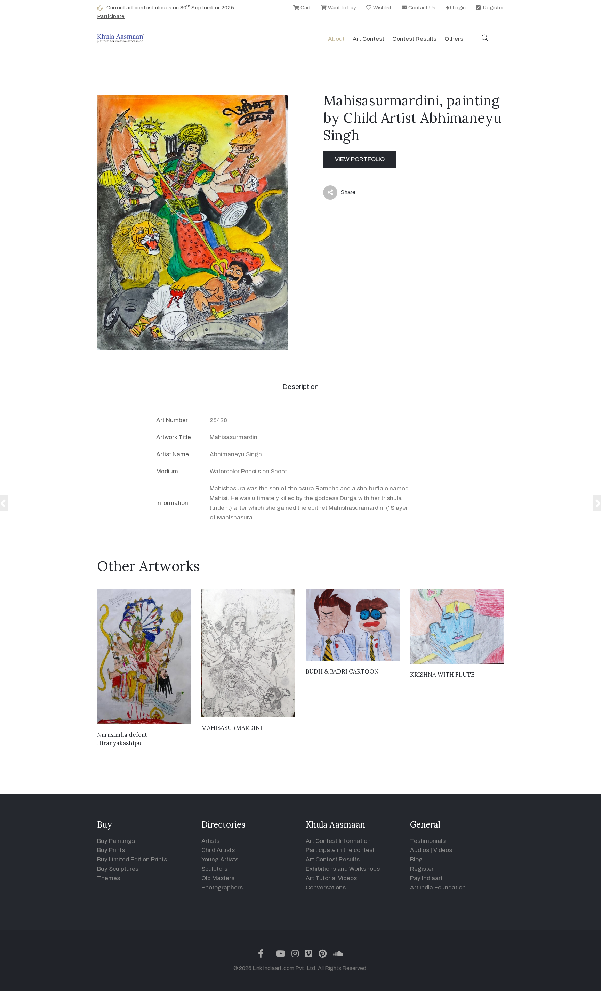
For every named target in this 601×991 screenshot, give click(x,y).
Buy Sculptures (117, 868)
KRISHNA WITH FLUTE (442, 674)
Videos (442, 850)
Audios (419, 850)
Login (458, 7)
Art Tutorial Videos (331, 878)
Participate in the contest (340, 850)
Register (493, 7)
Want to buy (341, 7)
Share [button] (342, 193)
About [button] (336, 38)
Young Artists (219, 859)
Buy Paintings (116, 841)
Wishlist (382, 7)
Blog (416, 859)
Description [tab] (300, 386)
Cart (305, 7)
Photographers (222, 887)
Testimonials (428, 841)
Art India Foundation (438, 887)
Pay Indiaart (426, 878)
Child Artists (218, 850)
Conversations (326, 887)
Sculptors (214, 868)
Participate (111, 16)
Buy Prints (111, 850)
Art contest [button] (368, 38)
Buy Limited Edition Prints (132, 859)
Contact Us (421, 7)
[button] (485, 39)
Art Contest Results (333, 859)
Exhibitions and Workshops (343, 868)
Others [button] (453, 38)
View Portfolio (360, 159)
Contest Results (414, 38)
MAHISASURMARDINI (231, 728)
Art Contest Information (338, 841)
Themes (108, 878)
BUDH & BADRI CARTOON (342, 671)
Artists (210, 841)
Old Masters (217, 878)
